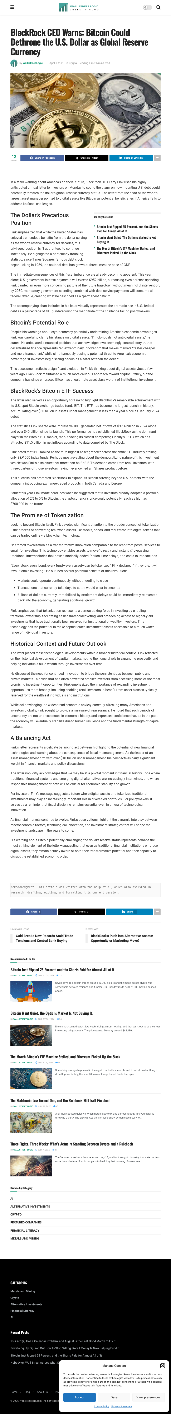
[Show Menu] (12, 7)
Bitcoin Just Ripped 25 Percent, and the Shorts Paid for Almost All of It (127, 228)
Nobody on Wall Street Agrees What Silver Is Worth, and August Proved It (57, 1363)
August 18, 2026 (45, 1019)
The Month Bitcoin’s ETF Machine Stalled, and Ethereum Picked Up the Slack (126, 250)
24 (60, 1019)
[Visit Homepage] (78, 7)
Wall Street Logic (33, 63)
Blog (27, 1392)
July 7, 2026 (43, 1149)
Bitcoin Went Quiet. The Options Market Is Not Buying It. (126, 239)
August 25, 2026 (45, 975)
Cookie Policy (101, 1406)
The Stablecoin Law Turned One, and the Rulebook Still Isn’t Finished (59, 1100)
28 (60, 975)
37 (55, 1149)
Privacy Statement (121, 1406)
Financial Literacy (24, 1230)
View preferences (148, 1397)
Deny (114, 1397)
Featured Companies (26, 1222)
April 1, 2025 (56, 63)
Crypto (73, 63)
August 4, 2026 (45, 1062)
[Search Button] (158, 7)
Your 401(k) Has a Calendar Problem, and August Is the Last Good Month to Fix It (63, 1341)
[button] (163, 1366)
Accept (79, 1397)
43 (56, 1106)
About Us (42, 1392)
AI (11, 1198)
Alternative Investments (30, 1206)
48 (59, 1062)
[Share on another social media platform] (157, 158)
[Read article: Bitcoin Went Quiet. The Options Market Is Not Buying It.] (31, 1035)
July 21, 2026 (44, 1106)
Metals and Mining (24, 1238)
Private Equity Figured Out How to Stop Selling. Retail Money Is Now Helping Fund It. (65, 1348)
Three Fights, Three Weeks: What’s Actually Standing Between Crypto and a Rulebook (71, 1144)
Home (14, 1392)
